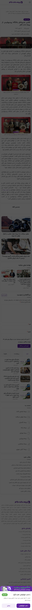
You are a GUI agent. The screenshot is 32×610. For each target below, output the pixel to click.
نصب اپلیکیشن (23, 606)
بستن (8, 606)
